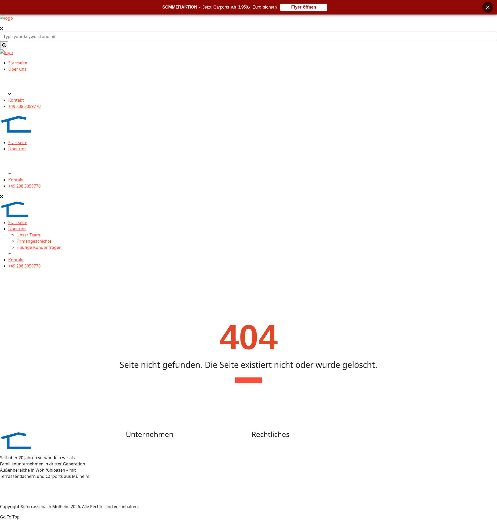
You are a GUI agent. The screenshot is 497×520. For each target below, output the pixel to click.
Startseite (17, 63)
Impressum (262, 453)
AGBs (257, 443)
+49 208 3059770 (24, 106)
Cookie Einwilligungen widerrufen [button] (283, 489)
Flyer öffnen (303, 7)
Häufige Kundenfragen (39, 247)
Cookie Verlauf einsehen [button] (274, 480)
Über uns (17, 69)
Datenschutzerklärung (273, 462)
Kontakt (16, 100)
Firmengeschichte (34, 241)
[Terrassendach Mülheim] (6, 17)
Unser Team (28, 235)
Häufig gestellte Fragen (148, 462)
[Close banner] (487, 7)
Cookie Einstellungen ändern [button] (279, 471)
